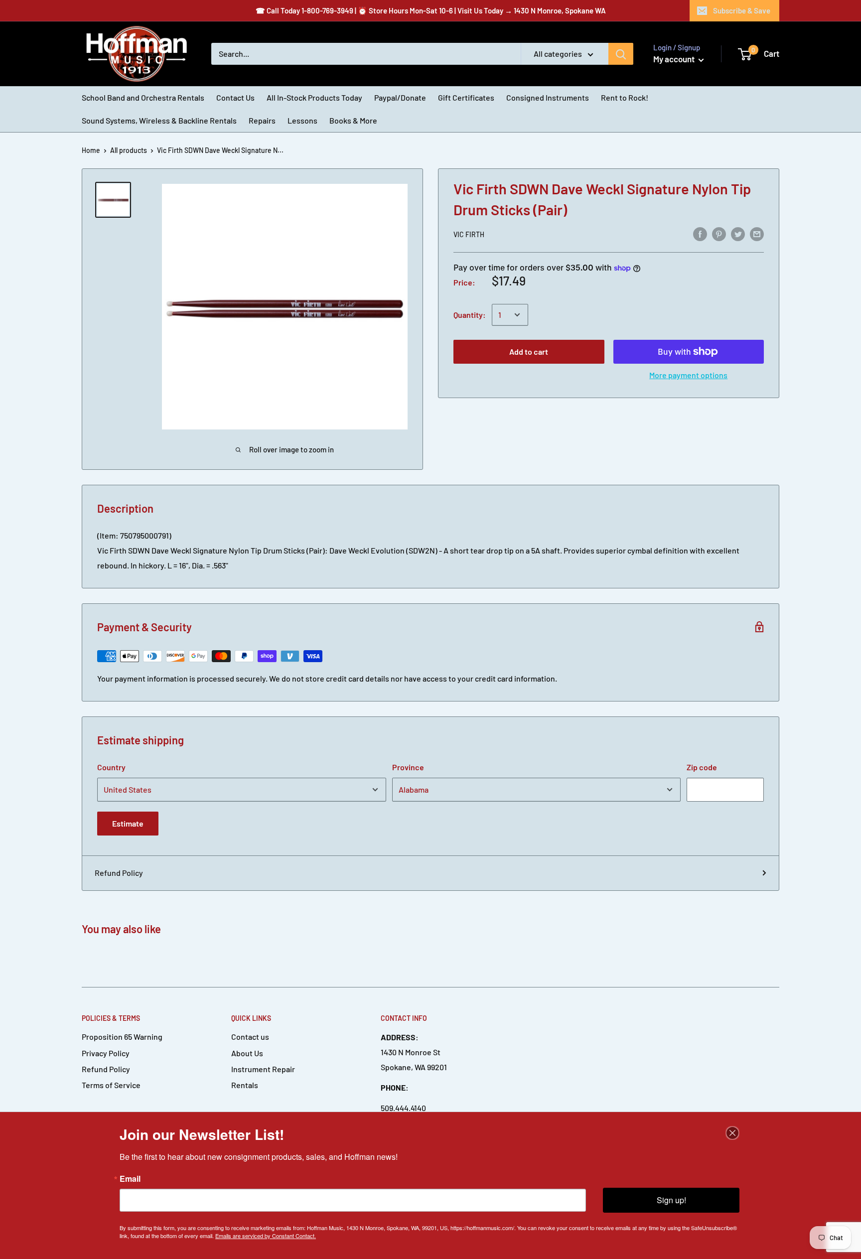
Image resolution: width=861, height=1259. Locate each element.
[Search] (620, 54)
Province (408, 767)
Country (111, 767)
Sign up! (671, 1200)
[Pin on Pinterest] (719, 233)
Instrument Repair (263, 1069)
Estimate (128, 823)
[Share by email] (757, 233)
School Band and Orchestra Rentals (143, 97)
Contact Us (235, 97)
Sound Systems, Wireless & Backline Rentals (159, 120)
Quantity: (469, 314)
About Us (247, 1053)
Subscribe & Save (741, 10)
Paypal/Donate (400, 97)
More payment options (688, 375)
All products (128, 150)
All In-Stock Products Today (314, 97)
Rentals (244, 1085)
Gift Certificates (466, 97)
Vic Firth (468, 234)
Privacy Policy (106, 1053)
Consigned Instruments (547, 97)
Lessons (302, 120)
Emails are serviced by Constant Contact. (265, 1236)
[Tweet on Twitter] (738, 233)
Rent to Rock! (624, 97)
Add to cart (528, 351)
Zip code (702, 767)
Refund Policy (119, 872)
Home (91, 150)
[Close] (732, 1133)
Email (130, 1179)
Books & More (353, 120)
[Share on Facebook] (700, 233)
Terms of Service (111, 1085)
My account (674, 59)
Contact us (250, 1036)
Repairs (262, 120)
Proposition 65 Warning (122, 1036)
